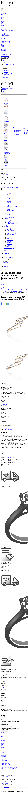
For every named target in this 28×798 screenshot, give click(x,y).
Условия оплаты (5, 763)
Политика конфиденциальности (9, 767)
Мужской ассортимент (6, 745)
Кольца (10, 290)
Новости (3, 753)
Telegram (6, 72)
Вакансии (3, 755)
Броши (2, 747)
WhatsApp (6, 74)
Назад (9, 193)
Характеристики (8, 429)
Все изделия (3, 289)
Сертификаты (14, 291)
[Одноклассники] (3, 304)
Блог (2, 759)
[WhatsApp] (6, 304)
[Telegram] (8, 304)
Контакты (3, 756)
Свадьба (19, 290)
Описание (6, 428)
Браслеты (14, 290)
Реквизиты (3, 757)
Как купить (9, 229)
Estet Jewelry (4, 404)
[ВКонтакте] (1, 304)
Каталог (9, 194)
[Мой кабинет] (1, 189)
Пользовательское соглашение (8, 768)
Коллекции (9, 214)
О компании (4, 752)
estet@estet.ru (5, 66)
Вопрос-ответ (4, 769)
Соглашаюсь (5, 795)
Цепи (2, 744)
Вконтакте (6, 70)
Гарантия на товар (5, 765)
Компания (9, 238)
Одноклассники (8, 73)
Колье (2, 743)
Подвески (23, 290)
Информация (4, 760)
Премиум (9, 221)
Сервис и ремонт (5, 774)
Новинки (20, 291)
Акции (9, 291)
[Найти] (2, 10)
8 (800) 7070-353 (5, 56)
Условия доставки (5, 764)
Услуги (2, 771)
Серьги (6, 290)
